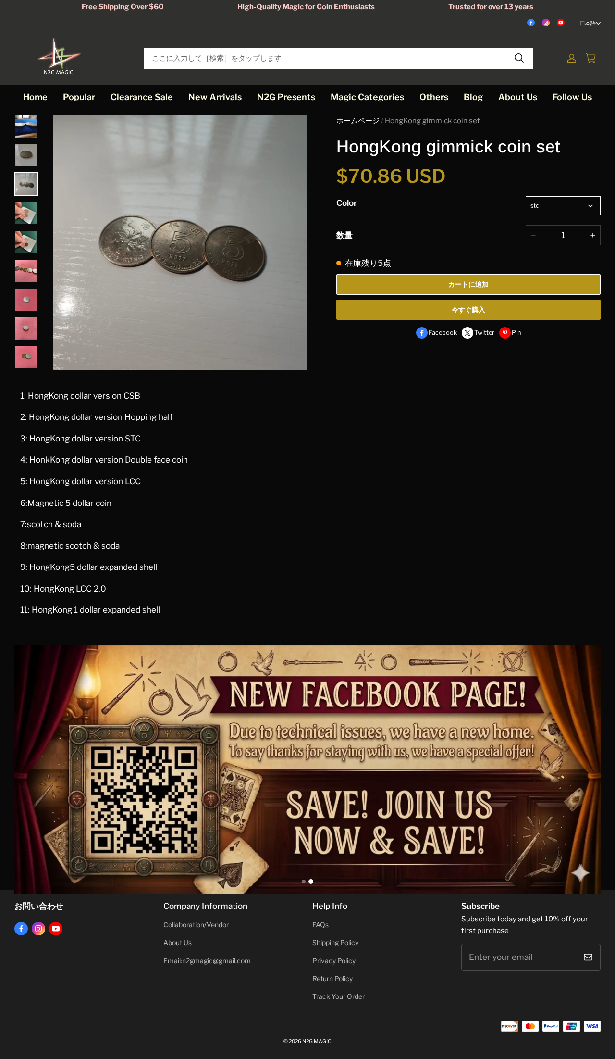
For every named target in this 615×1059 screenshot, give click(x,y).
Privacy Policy (334, 961)
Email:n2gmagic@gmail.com (207, 961)
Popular (79, 97)
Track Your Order (338, 996)
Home (35, 97)
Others (433, 97)
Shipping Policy (335, 942)
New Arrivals (215, 97)
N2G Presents (286, 97)
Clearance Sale (142, 97)
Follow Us (572, 97)
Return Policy (332, 979)
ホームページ (358, 120)
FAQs (320, 925)
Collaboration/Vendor (196, 925)
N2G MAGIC (317, 1041)
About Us (517, 97)
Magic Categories (367, 97)
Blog (473, 97)
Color (346, 203)
